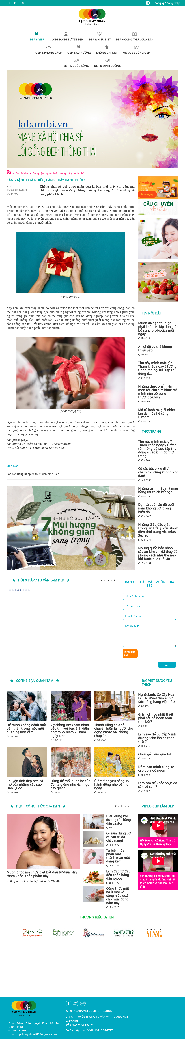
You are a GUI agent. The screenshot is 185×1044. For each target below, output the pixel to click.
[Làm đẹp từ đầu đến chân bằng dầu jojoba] (93, 876)
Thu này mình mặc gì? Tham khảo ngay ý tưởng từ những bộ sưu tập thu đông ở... (157, 368)
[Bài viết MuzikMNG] (158, 195)
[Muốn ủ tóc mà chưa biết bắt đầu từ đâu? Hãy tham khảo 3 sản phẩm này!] (43, 841)
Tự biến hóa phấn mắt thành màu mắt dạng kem (118, 855)
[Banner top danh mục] (92, 119)
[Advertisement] (92, 971)
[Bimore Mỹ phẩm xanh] (62, 932)
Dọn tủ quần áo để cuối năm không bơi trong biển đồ (156, 508)
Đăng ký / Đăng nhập (167, 3)
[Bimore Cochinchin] (32, 932)
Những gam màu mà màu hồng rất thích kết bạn (158, 490)
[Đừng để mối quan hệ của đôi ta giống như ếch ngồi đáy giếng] (71, 762)
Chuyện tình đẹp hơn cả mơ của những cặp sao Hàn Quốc (25, 784)
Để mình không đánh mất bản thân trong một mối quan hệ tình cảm (26, 728)
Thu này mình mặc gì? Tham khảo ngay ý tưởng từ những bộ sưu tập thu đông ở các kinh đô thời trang (157, 448)
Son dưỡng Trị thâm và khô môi (27, 443)
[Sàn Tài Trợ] (123, 932)
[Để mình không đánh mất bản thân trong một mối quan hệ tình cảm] (27, 706)
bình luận (53, 474)
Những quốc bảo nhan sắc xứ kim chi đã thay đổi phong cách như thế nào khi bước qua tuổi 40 (158, 553)
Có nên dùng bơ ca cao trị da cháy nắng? (118, 837)
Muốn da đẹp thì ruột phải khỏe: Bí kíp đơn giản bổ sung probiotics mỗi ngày (158, 328)
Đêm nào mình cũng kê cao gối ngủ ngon (156, 768)
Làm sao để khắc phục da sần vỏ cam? (157, 785)
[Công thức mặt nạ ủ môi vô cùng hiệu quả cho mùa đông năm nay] (93, 893)
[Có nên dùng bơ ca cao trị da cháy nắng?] (93, 838)
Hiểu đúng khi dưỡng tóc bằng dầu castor (118, 819)
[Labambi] (92, 16)
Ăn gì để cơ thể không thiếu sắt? (155, 348)
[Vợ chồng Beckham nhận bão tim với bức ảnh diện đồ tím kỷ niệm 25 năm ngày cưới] (71, 706)
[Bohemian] (92, 932)
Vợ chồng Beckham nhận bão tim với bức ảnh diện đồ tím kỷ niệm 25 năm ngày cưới (70, 730)
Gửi (167, 664)
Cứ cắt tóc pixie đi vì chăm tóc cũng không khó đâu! (158, 472)
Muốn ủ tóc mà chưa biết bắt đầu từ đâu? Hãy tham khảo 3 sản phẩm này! (42, 874)
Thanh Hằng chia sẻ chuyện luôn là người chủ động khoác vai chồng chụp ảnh (113, 730)
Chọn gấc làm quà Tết (154, 754)
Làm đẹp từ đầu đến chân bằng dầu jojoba (118, 875)
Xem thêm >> (108, 580)
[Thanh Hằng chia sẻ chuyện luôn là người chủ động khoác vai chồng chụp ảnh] (114, 706)
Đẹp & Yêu (22, 173)
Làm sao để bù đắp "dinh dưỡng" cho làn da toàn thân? (157, 738)
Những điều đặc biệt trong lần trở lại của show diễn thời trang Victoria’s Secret (158, 529)
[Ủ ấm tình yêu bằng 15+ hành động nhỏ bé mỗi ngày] (114, 762)
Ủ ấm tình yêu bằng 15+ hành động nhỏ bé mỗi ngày (112, 784)
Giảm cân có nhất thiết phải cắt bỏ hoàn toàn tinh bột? (155, 718)
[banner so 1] (158, 238)
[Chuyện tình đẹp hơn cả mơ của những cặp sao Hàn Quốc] (27, 762)
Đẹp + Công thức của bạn (38, 806)
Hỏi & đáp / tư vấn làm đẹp (41, 580)
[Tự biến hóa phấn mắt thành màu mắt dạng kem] (93, 856)
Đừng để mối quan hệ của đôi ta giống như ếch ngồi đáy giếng (70, 784)
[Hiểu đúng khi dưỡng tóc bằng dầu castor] (93, 821)
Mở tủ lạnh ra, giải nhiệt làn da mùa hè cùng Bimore (156, 413)
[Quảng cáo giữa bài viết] (71, 528)
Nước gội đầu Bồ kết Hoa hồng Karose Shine (36, 447)
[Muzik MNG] (153, 932)
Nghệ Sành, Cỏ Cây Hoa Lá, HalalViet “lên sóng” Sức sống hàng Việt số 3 (156, 698)
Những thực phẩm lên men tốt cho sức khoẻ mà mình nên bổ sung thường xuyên (158, 391)
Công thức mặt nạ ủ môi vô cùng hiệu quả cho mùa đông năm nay (117, 895)
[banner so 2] (158, 282)
